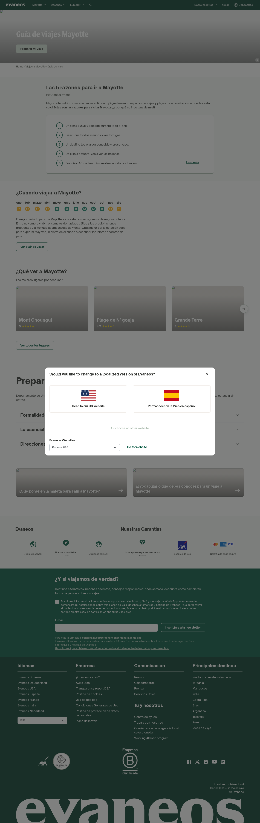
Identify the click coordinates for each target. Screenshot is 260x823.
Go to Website (137, 447)
